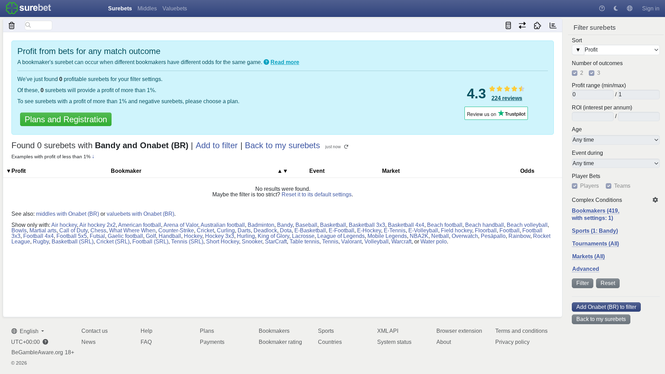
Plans (207, 331)
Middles (147, 8)
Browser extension (459, 331)
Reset (608, 283)
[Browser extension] (538, 25)
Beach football (444, 225)
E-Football (341, 230)
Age (577, 129)
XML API (387, 331)
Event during (587, 153)
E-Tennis (395, 230)
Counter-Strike (176, 230)
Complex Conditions (597, 200)
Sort (577, 40)
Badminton (261, 225)
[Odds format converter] (522, 25)
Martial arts (42, 230)
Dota (286, 230)
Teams (622, 186)
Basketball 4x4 (406, 225)
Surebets (120, 8)
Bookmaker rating (280, 342)
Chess (98, 230)
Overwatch (465, 236)
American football (139, 225)
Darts (244, 230)
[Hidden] (12, 25)
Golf (151, 236)
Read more (285, 62)
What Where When (132, 230)
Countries (330, 342)
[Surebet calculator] (508, 25)
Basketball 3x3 (367, 225)
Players (589, 186)
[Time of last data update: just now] (553, 25)
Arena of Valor (180, 225)
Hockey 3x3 (219, 236)
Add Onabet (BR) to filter (606, 307)
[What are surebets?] (266, 62)
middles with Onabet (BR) (67, 214)
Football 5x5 (71, 236)
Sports (326, 331)
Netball (440, 236)
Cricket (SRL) (113, 241)
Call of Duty (73, 230)
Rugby (41, 241)
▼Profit (16, 171)
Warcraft (401, 241)
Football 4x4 (38, 236)
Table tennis (304, 241)
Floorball (486, 230)
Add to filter (217, 145)
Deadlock (265, 230)
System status (394, 342)
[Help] (602, 8)
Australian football (223, 225)
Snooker (252, 241)
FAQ (146, 342)
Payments (212, 342)
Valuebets (174, 8)
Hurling (246, 236)
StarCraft (276, 241)
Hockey (193, 236)
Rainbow (519, 236)
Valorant (351, 241)
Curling (226, 230)
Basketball (333, 225)
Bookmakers (274, 331)
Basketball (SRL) (73, 241)
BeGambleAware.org (37, 352)
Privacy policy (512, 342)
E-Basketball (310, 230)
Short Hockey (222, 241)
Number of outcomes (597, 63)
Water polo (433, 241)
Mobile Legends (387, 236)
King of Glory (273, 236)
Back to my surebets (601, 319)
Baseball (306, 225)
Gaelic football (125, 236)
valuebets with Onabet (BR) (140, 214)
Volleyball (376, 241)
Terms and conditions (521, 331)
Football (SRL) (150, 241)
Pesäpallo (493, 236)
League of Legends (341, 236)
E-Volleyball (423, 230)
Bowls (19, 230)
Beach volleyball (527, 225)
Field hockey (456, 230)
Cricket (205, 230)
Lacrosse (303, 236)
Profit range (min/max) (599, 85)
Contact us (94, 331)
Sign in (650, 8)
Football (509, 230)
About (443, 342)
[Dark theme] (616, 8)
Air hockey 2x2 (97, 225)
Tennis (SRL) (187, 241)
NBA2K (419, 236)
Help (146, 331)
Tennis (330, 241)
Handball (170, 236)
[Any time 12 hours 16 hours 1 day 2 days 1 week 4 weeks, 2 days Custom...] (616, 163)
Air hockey (64, 225)
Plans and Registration (66, 119)
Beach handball (484, 225)
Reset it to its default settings (317, 194)
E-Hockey (369, 230)
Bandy (285, 225)
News (88, 342)
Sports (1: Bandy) (595, 231)
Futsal (97, 236)
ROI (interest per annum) (602, 107)
